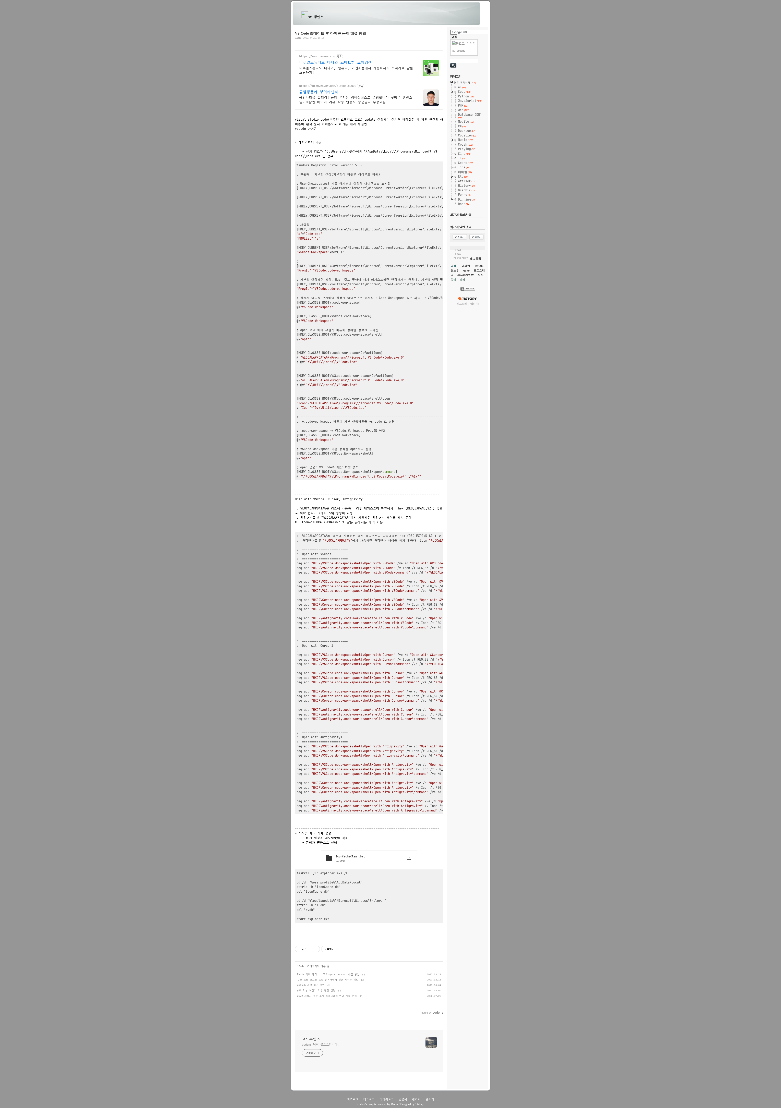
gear (466, 270)
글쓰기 (429, 1099)
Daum (394, 1104)
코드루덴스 (315, 17)
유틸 (480, 275)
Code (298, 37)
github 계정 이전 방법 (311, 985)
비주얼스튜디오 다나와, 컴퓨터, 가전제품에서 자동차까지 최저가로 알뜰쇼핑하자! (356, 70)
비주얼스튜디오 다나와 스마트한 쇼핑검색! (336, 62)
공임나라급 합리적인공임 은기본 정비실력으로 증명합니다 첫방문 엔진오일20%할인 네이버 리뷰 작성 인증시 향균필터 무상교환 (355, 99)
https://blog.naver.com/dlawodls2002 (327, 86)
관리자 (416, 1099)
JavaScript (465, 275)
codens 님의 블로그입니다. (320, 1044)
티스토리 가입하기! (467, 303)
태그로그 (369, 1099)
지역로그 (352, 1099)
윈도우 (454, 270)
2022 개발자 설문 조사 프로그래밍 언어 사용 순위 (327, 995)
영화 (453, 266)
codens (361, 1104)
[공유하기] (310, 949)
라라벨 (465, 266)
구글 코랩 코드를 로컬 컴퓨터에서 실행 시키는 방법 (327, 979)
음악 (453, 279)
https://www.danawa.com (317, 56)
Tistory (419, 1104)
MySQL (479, 266)
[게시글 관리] (315, 949)
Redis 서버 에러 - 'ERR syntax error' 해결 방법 (328, 974)
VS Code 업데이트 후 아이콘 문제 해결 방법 (330, 33)
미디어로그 (387, 1099)
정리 (462, 279)
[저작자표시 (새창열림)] (339, 949)
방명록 (403, 1099)
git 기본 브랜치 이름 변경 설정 (316, 990)
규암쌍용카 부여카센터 (318, 92)
